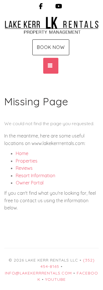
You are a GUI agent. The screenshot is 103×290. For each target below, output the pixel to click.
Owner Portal (29, 183)
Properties (26, 161)
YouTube (55, 279)
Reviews (24, 168)
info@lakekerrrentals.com (38, 273)
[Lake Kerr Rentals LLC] (51, 25)
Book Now (51, 47)
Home (22, 153)
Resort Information (35, 175)
